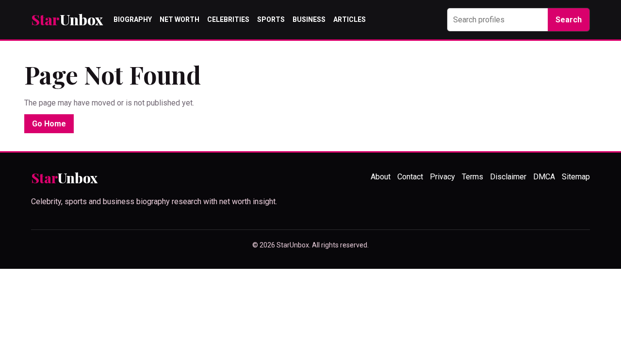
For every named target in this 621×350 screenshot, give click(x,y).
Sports (271, 19)
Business (309, 19)
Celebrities (228, 19)
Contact (410, 176)
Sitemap (576, 176)
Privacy (442, 176)
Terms (472, 176)
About (381, 176)
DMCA (544, 176)
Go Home (49, 123)
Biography (133, 19)
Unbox (67, 20)
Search (569, 19)
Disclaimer (508, 176)
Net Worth (179, 19)
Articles (349, 19)
